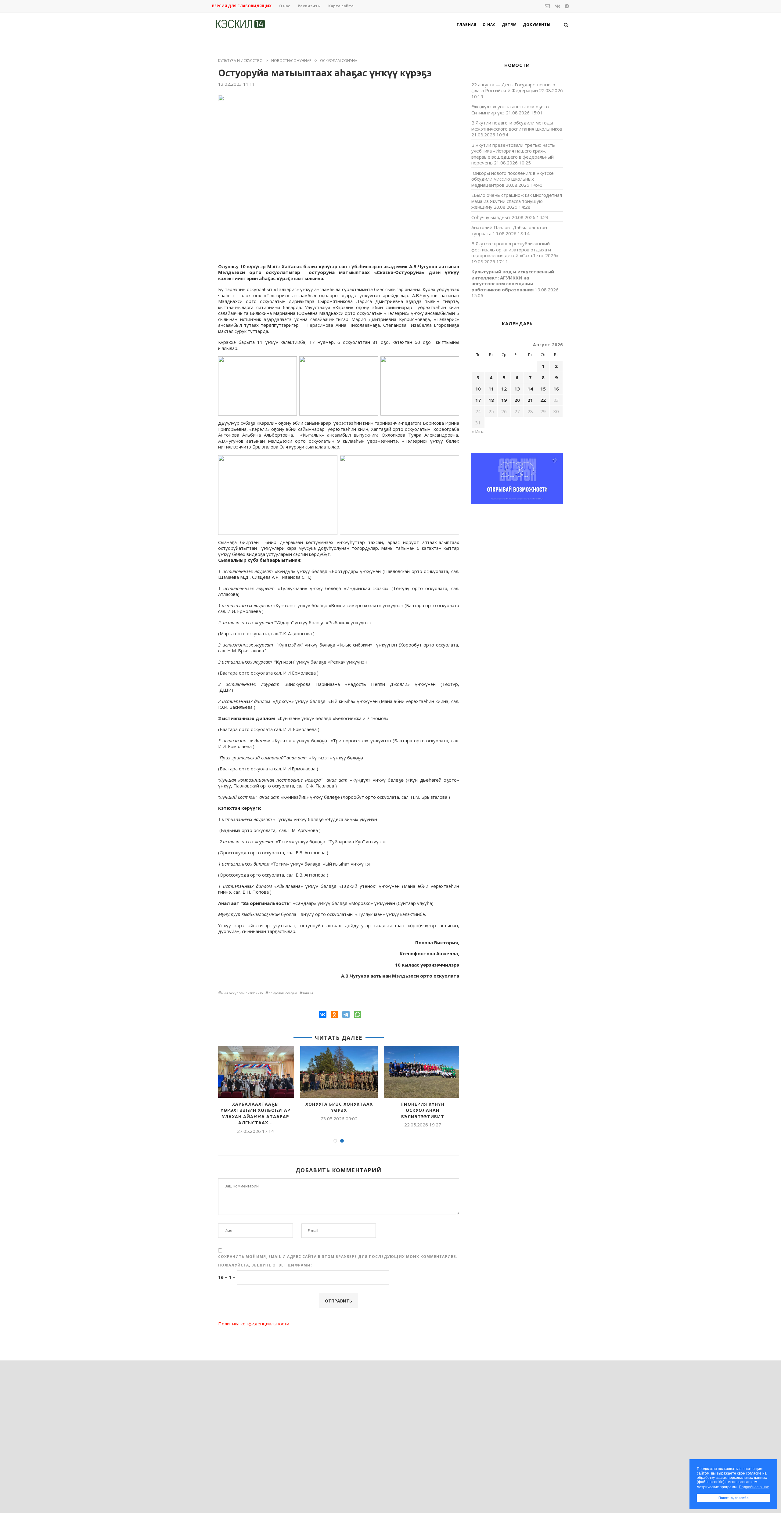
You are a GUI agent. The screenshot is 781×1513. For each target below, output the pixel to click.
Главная (467, 24)
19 (504, 400)
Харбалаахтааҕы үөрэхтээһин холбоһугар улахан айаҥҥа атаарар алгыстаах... (255, 1113)
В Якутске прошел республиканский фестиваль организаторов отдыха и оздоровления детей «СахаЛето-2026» (515, 249)
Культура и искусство (240, 61)
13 (517, 389)
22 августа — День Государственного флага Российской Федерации (513, 87)
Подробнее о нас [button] (754, 1487)
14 (530, 389)
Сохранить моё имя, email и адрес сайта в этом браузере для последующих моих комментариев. (338, 1256)
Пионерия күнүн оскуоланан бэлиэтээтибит (422, 1110)
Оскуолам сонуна (338, 61)
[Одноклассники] (334, 1014)
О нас (284, 6)
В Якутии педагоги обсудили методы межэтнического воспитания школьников (516, 126)
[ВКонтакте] (322, 1014)
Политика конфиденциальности (253, 1323)
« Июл (477, 431)
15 (543, 389)
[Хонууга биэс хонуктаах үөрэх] (339, 1071)
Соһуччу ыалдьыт (490, 217)
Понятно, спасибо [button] (733, 1498)
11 (491, 389)
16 (556, 389)
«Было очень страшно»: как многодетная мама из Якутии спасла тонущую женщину (516, 201)
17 (478, 400)
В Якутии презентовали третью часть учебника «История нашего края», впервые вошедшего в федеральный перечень (513, 154)
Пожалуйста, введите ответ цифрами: (265, 1265)
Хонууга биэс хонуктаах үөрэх (339, 1107)
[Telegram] (346, 1014)
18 (491, 400)
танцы (308, 993)
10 (478, 389)
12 (504, 389)
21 (530, 400)
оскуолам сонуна (282, 993)
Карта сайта (341, 6)
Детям (509, 24)
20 (517, 400)
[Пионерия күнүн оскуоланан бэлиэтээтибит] (422, 1071)
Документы (537, 24)
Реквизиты (309, 6)
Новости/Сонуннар (291, 61)
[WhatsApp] (357, 1014)
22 (543, 400)
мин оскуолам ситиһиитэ (242, 993)
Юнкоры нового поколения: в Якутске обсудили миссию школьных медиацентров (512, 179)
